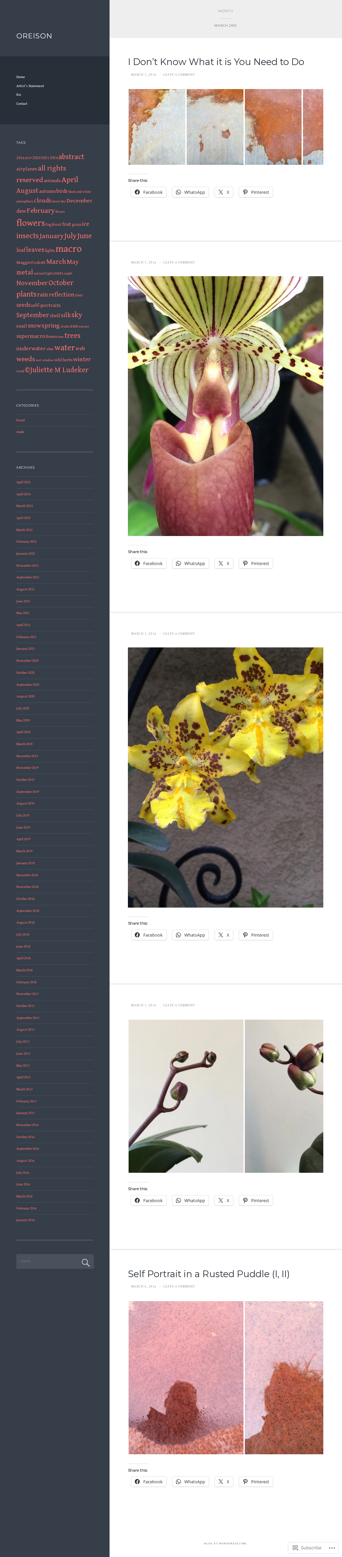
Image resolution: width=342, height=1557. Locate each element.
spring (51, 325)
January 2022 (25, 554)
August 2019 (25, 804)
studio (65, 327)
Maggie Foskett (31, 262)
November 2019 (27, 768)
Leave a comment (179, 75)
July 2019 (22, 816)
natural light (43, 274)
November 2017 (27, 994)
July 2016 (22, 1173)
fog (48, 224)
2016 (20, 157)
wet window (45, 360)
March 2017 (24, 1089)
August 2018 (25, 923)
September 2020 (27, 685)
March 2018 (24, 970)
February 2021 (26, 637)
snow (34, 325)
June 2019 (23, 828)
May (73, 262)
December (79, 200)
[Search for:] (55, 1261)
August (27, 191)
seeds (23, 305)
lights (50, 250)
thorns (51, 336)
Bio (18, 95)
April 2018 (23, 958)
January (51, 236)
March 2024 (24, 506)
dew (21, 211)
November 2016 (27, 1125)
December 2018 (27, 875)
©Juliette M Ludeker (57, 370)
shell (55, 316)
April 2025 (23, 482)
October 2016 (25, 1137)
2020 (36, 157)
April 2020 (23, 732)
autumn (47, 191)
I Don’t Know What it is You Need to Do (216, 61)
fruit (66, 224)
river (79, 295)
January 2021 (25, 649)
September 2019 (27, 792)
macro (68, 248)
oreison (34, 36)
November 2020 (27, 661)
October (60, 283)
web (80, 349)
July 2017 (22, 1042)
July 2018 (22, 935)
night (68, 274)
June (84, 235)
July (70, 235)
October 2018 (25, 899)
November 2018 (27, 887)
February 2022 (26, 542)
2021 (45, 157)
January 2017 (25, 1113)
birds (61, 191)
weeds (25, 359)
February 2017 (26, 1101)
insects (27, 235)
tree (61, 337)
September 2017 (27, 1018)
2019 (28, 158)
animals (52, 180)
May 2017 (23, 1066)
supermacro (30, 336)
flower (60, 212)
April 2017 (23, 1077)
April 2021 (23, 625)
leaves (35, 250)
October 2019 (25, 780)
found (20, 420)
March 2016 (24, 1196)
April (69, 179)
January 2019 (25, 863)
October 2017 (25, 1006)
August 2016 (25, 1161)
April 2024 (23, 494)
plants (26, 294)
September (32, 315)
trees (72, 336)
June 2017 (23, 1054)
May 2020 (23, 720)
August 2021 (25, 589)
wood (20, 371)
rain (42, 294)
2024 (54, 157)
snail (21, 326)
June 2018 (23, 947)
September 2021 (27, 577)
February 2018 (26, 982)
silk (66, 315)
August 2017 (25, 1030)
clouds (42, 200)
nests (58, 273)
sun (74, 326)
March (56, 261)
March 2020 (24, 744)
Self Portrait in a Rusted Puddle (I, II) (209, 1273)
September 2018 (27, 911)
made (20, 432)
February (41, 210)
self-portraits (46, 305)
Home (20, 77)
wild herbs (63, 360)
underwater (31, 348)
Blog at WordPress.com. (225, 1543)
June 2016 (23, 1184)
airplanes (26, 169)
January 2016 (25, 1220)
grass (76, 224)
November (32, 283)
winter (82, 359)
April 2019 (23, 839)
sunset (84, 327)
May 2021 (23, 613)
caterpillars (24, 201)
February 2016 (26, 1208)
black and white (79, 192)
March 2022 (24, 530)
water (64, 348)
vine (50, 349)
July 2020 (22, 708)
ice (85, 223)
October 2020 (25, 673)
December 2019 (27, 756)
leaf (20, 250)
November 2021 (27, 566)
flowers (30, 223)
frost (56, 224)
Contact (21, 104)
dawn (56, 201)
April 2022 (23, 518)
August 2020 (25, 696)
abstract (71, 156)
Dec (63, 201)
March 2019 (24, 851)
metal (24, 273)
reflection (61, 294)
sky (76, 315)
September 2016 (27, 1149)
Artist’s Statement (30, 86)
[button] (157, 126)
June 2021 (23, 601)
